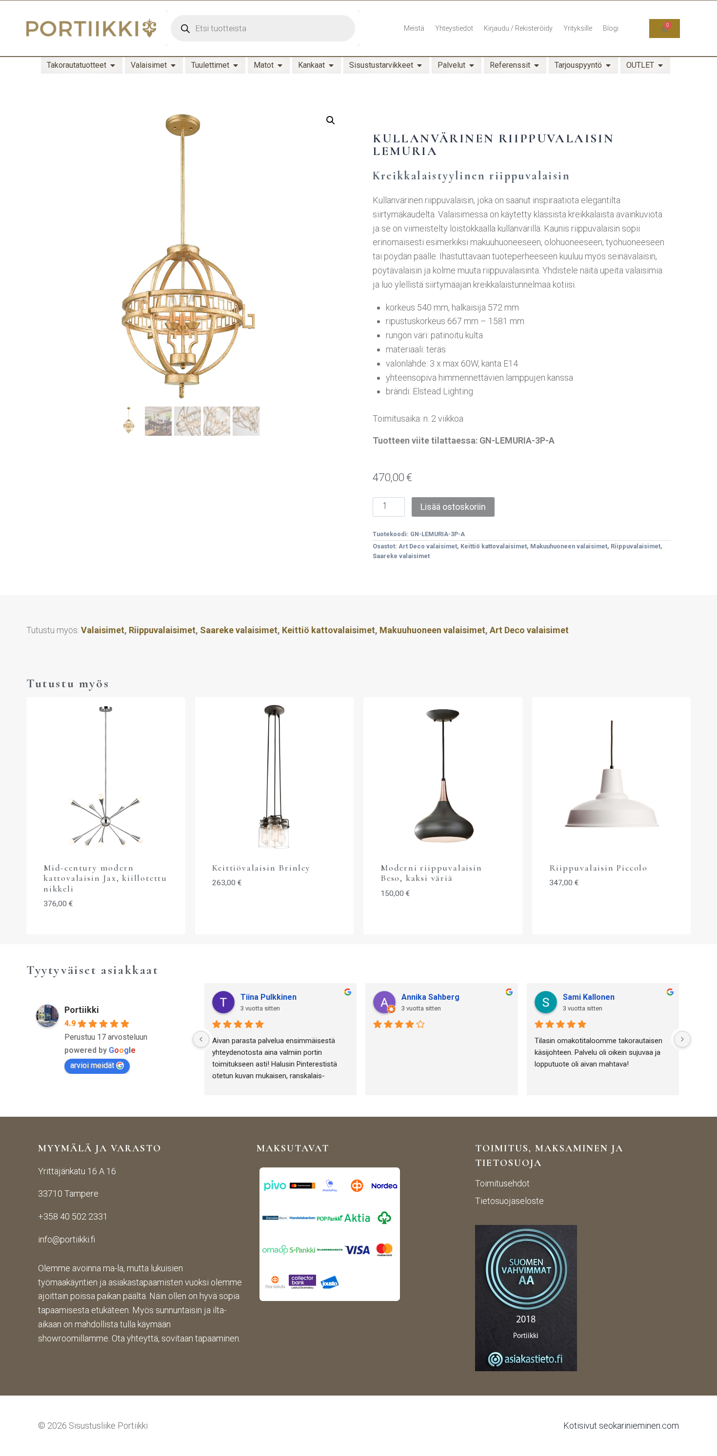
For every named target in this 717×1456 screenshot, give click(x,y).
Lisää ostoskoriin (453, 507)
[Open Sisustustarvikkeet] (419, 65)
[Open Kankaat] (331, 65)
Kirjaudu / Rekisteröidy (518, 28)
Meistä (414, 28)
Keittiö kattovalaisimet (493, 546)
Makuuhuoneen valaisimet (568, 546)
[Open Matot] (280, 65)
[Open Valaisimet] (173, 65)
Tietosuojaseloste (509, 1201)
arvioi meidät (92, 1065)
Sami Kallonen (589, 997)
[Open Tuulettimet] (235, 65)
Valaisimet (102, 630)
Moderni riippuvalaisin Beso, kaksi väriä (431, 873)
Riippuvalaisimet (635, 546)
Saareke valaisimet (401, 556)
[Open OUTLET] (660, 65)
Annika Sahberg (430, 997)
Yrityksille (577, 28)
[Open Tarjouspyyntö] (608, 65)
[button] (330, 120)
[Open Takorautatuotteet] (113, 65)
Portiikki (81, 1010)
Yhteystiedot (454, 28)
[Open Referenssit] (536, 65)
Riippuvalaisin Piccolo (598, 867)
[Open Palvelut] (472, 65)
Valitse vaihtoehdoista (274, 913)
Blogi (610, 28)
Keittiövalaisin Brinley (261, 867)
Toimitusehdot (502, 1183)
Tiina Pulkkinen (268, 997)
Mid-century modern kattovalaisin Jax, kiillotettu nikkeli (105, 878)
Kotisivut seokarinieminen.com (621, 1425)
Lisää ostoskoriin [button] (611, 913)
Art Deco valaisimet (427, 546)
